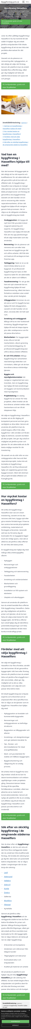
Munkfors (8, 900)
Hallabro (7, 880)
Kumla (6, 888)
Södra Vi (7, 884)
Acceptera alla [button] (15, 1021)
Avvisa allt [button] (15, 1025)
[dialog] (15, 1019)
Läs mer (3, 1018)
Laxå (6, 872)
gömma (24, 123)
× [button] (29, 1010)
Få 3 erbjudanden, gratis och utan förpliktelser (12, 22)
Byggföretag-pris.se (10, 2)
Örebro (7, 892)
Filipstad (7, 904)
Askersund (8, 876)
